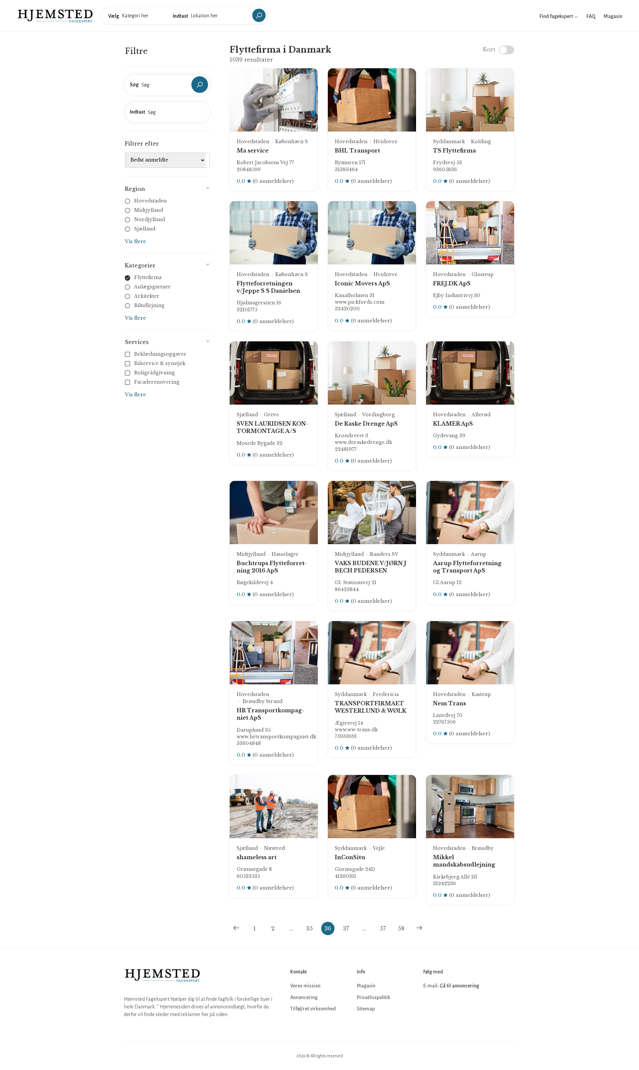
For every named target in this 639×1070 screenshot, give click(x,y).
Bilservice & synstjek (159, 363)
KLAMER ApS (453, 423)
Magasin (613, 16)
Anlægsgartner (152, 287)
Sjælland (144, 229)
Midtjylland (148, 210)
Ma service (253, 150)
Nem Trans (449, 703)
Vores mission (305, 985)
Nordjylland (149, 219)
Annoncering (304, 997)
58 (401, 928)
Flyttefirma (147, 277)
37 (346, 928)
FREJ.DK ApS (452, 283)
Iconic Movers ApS (362, 283)
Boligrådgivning (154, 373)
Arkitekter (146, 296)
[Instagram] (444, 1006)
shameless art (257, 857)
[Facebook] (429, 1006)
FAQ (590, 16)
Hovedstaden (150, 201)
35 (309, 928)
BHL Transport (357, 150)
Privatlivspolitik (373, 997)
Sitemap (366, 1008)
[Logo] (55, 15)
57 (383, 928)
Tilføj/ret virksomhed (313, 1008)
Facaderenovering (156, 382)
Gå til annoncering (459, 985)
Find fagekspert (556, 16)
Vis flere (135, 241)
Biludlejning (149, 305)
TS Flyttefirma (454, 150)
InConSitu (350, 857)
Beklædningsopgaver (160, 354)
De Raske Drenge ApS (366, 423)
